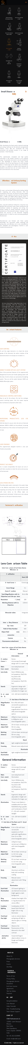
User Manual (10, 1003)
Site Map (9, 967)
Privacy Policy (11, 979)
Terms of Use (11, 976)
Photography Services (13, 959)
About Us (9, 956)
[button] (26, 2)
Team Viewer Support (13, 1011)
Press (8, 961)
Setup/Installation (12, 1001)
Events (9, 964)
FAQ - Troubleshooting (13, 1009)
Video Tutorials (11, 1006)
